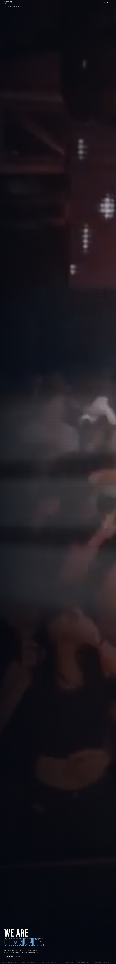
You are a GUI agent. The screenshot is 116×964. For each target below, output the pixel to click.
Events (49, 2)
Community (71, 2)
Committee (63, 2)
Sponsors (55, 2)
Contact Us (107, 2)
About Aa (42, 2)
